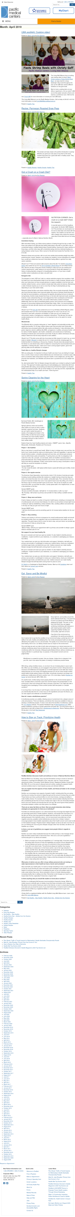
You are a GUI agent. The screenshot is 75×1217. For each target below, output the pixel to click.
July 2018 (6, 1057)
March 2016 (7, 1104)
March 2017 (7, 1084)
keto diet (35, 310)
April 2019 (7, 1040)
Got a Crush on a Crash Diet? (35, 171)
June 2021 (7, 996)
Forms (28, 1190)
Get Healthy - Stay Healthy (35, 898)
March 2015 (7, 1115)
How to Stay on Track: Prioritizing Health (40, 717)
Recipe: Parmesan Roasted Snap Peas (40, 108)
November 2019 (8, 1029)
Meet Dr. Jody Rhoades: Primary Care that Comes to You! (20, 942)
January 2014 (8, 1130)
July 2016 (6, 1097)
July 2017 (6, 1077)
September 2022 (8, 976)
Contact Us (30, 1210)
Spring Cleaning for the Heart (35, 377)
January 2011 (8, 1150)
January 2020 (8, 1025)
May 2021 (6, 998)
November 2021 (8, 987)
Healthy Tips (30, 104)
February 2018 (8, 1064)
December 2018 (8, 1047)
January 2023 (8, 970)
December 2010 (8, 1152)
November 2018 (8, 1049)
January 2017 (8, 1088)
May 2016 (6, 1101)
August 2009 (7, 1160)
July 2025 (6, 961)
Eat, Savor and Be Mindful (34, 573)
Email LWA (27, 96)
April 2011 (7, 1147)
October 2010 (8, 1154)
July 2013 (6, 1137)
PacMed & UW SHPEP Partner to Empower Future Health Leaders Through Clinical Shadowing (58, 1190)
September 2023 (8, 967)
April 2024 (7, 963)
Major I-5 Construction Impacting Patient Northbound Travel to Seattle (59, 1195)
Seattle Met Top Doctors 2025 (12, 946)
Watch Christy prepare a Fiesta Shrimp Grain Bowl (62, 79)
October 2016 (8, 1092)
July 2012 (6, 1143)
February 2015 (8, 1117)
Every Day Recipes (9, 912)
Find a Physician (31, 1174)
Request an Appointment (7, 1163)
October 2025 (8, 959)
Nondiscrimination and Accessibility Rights (33, 1207)
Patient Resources (8, 2)
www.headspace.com (61, 704)
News (5, 927)
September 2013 (8, 1134)
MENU (8, 21)
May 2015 (6, 1112)
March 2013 (7, 1139)
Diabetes (6, 910)
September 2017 (8, 1073)
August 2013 (7, 1136)
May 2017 (6, 1081)
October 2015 (8, 1108)
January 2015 (8, 1119)
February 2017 (8, 1086)
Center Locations (31, 1182)
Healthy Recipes (32, 167)
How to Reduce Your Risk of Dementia (15, 944)
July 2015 (6, 1110)
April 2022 (7, 981)
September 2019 (8, 1033)
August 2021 (7, 992)
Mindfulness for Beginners (51, 708)
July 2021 (6, 994)
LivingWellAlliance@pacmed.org (46, 101)
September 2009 (8, 1158)
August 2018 (7, 1055)
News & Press (31, 1195)
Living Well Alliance (32, 895)
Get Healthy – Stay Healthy (11, 914)
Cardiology (63, 564)
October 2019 (8, 1031)
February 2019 (8, 1044)
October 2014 (8, 1123)
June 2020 (7, 1016)
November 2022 (8, 974)
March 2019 (7, 1042)
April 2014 (7, 1128)
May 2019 (6, 1038)
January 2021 (8, 1003)
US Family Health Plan (33, 1184)
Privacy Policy (31, 1203)
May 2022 (6, 979)
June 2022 (7, 978)
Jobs (28, 1200)
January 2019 (8, 1046)
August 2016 (7, 1095)
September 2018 (8, 1053)
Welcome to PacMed (33, 1171)
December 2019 (8, 1027)
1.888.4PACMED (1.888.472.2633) (13, 1171)
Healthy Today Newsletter (11, 923)
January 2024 (8, 965)
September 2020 (8, 1011)
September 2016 (8, 1093)
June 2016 (7, 1099)
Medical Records (31, 1192)
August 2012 (7, 1141)
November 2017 (8, 1069)
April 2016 (7, 1103)
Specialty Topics (8, 931)
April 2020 (7, 1020)
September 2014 (8, 1125)
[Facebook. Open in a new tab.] (4, 1183)
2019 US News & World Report (51, 265)
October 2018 (8, 1051)
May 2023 (6, 968)
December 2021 (8, 985)
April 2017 (7, 1082)
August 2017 (7, 1075)
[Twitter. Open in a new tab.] (7, 1183)
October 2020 (8, 1009)
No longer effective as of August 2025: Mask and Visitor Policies (59, 1204)
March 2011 (7, 1149)
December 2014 (8, 1121)
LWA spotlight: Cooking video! (35, 32)
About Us (29, 1187)
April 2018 (7, 1060)
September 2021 (8, 990)
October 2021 (8, 989)
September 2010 (8, 1156)
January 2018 (8, 1066)
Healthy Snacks (41, 167)
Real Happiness (40, 710)
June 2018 (7, 1058)
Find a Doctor (56, 21)
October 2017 (8, 1071)
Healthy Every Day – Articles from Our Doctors (17, 916)
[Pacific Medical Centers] (11, 12)
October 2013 (8, 1132)
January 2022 (8, 983)
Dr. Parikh (24, 564)
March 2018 (7, 1062)
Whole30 (33, 340)
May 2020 (6, 1018)
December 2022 (8, 972)
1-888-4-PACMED (68, 2)
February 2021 (8, 1001)
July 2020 (6, 1014)
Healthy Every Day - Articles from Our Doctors (56, 898)
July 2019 (6, 1035)
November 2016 (8, 1090)
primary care (34, 566)
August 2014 (7, 1126)
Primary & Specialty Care (34, 1179)
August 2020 (7, 1012)
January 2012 (8, 1145)
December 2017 (8, 1068)
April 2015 (7, 1114)
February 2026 (8, 955)
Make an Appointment (33, 1176)
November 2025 (8, 957)
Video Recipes (8, 933)
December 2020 (8, 1005)
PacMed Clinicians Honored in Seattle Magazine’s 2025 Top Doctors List (24, 948)
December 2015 (8, 1106)
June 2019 (7, 1036)
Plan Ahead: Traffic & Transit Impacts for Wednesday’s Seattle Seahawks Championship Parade (31, 940)
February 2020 (8, 1024)
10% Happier (27, 704)
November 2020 (8, 1007)
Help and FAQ (31, 1198)
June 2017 (7, 1079)
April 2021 (7, 1000)
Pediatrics (6, 929)
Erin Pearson (41, 35)
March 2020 (7, 1022)
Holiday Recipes (8, 925)
